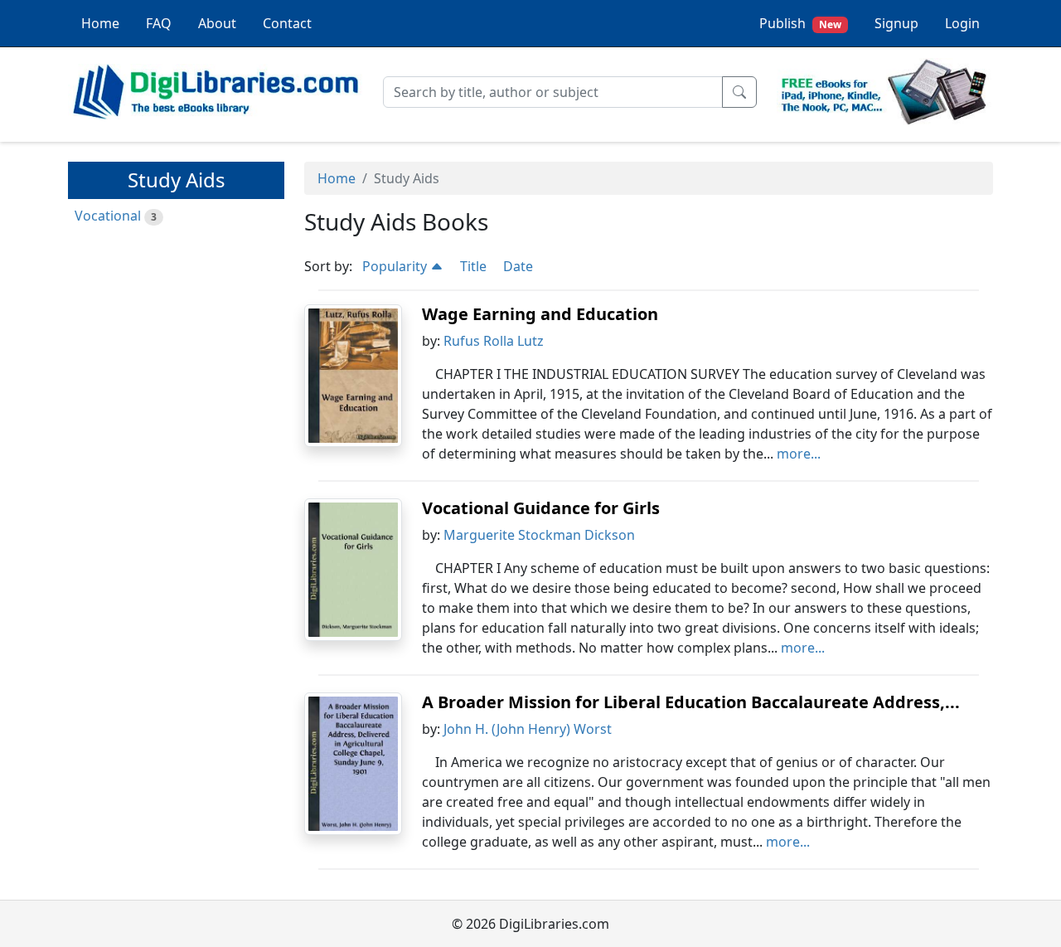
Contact (287, 23)
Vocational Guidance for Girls (541, 508)
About (217, 23)
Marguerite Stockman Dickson (539, 535)
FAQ (159, 23)
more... (799, 453)
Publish (800, 23)
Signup (896, 23)
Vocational (108, 215)
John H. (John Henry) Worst (527, 729)
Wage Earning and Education (540, 314)
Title (473, 266)
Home (100, 23)
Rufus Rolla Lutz (493, 341)
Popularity (396, 266)
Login (962, 23)
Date (518, 266)
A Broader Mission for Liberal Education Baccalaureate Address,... (691, 702)
